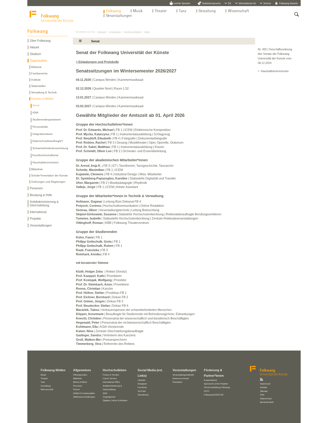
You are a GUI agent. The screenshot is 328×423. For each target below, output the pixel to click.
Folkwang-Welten (53, 370)
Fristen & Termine (111, 375)
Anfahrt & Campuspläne (84, 393)
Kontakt (263, 387)
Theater (161, 11)
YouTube (142, 391)
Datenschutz (266, 398)
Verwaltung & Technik (44, 92)
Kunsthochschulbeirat (45, 155)
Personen (36, 188)
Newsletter (177, 382)
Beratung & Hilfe (41, 195)
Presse (76, 389)
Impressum (265, 384)
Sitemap (263, 391)
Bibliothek (37, 169)
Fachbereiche (39, 73)
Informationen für (247, 3)
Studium (35, 54)
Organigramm (109, 397)
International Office (111, 382)
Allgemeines (82, 370)
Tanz (182, 11)
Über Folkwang (40, 40)
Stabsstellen (38, 85)
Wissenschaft (238, 11)
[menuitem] (113, 11)
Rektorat (36, 66)
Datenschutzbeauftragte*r (47, 140)
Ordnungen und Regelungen (48, 181)
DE (229, 3)
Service (267, 3)
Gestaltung (207, 11)
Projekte (35, 218)
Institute (36, 79)
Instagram (142, 384)
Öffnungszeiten (80, 375)
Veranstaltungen (119, 16)
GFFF (207, 391)
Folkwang (113, 11)
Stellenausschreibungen (84, 397)
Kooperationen (210, 380)
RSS (262, 395)
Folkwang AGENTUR (213, 395)
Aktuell (34, 47)
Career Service (110, 378)
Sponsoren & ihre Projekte (216, 384)
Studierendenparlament (46, 119)
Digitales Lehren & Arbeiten (115, 400)
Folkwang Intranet (288, 3)
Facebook (142, 387)
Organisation (38, 60)
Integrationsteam (42, 133)
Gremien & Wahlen (42, 98)
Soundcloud (143, 395)
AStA (35, 112)
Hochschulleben (114, 370)
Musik (138, 11)
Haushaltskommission (45, 162)
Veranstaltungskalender (183, 375)
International (38, 212)
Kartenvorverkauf (181, 378)
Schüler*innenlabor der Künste (49, 175)
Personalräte (40, 126)
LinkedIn (141, 380)
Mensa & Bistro (80, 382)
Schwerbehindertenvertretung (50, 148)
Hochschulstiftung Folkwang (217, 387)
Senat (35, 105)
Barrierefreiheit (267, 402)
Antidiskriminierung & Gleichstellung (44, 203)
